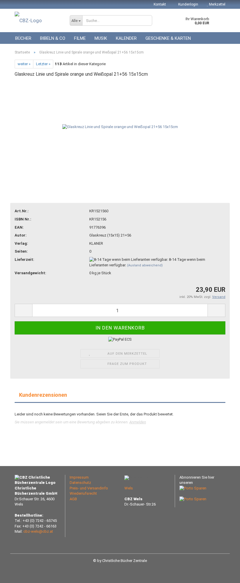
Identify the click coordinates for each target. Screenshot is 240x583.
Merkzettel (216, 4)
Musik (101, 38)
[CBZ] (38, 20)
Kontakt (160, 4)
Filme (80, 38)
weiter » (24, 64)
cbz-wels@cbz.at (38, 531)
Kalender (126, 38)
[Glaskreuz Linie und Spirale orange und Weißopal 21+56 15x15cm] (120, 127)
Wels (128, 488)
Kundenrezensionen (43, 395)
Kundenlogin (187, 4)
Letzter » (43, 64)
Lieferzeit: (24, 259)
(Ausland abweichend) (145, 265)
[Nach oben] (224, 574)
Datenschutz (80, 482)
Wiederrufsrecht (83, 493)
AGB (73, 499)
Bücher (23, 38)
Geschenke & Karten (168, 38)
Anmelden (137, 422)
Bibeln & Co (52, 38)
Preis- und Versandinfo (89, 488)
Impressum (79, 477)
